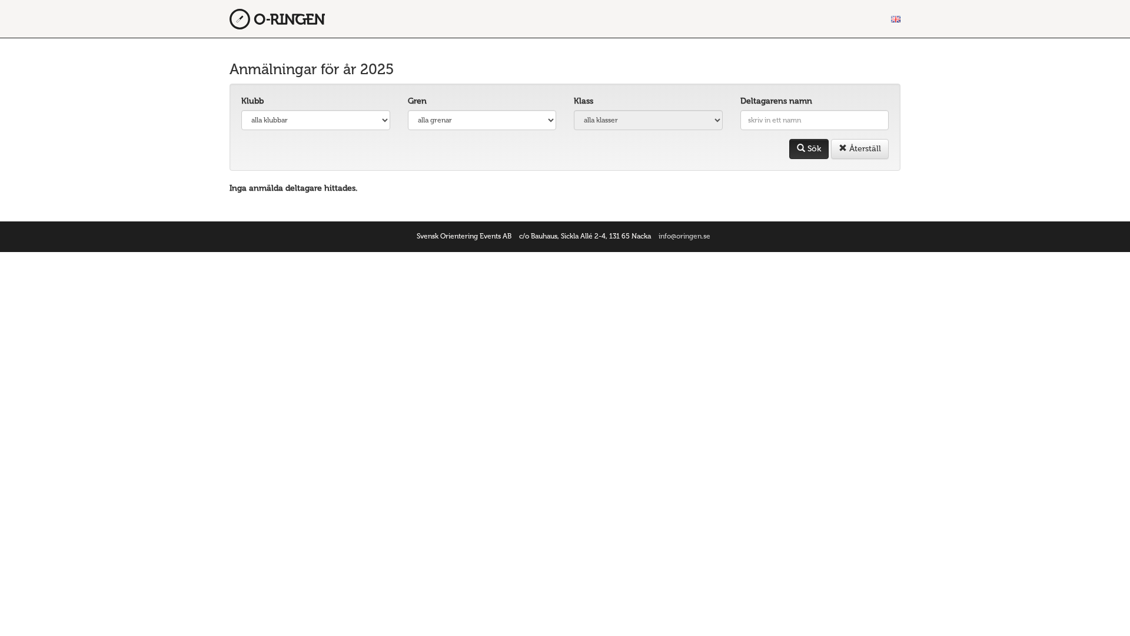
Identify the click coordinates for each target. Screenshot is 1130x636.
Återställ (864, 149)
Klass (583, 101)
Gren (417, 101)
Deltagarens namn (776, 101)
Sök (813, 149)
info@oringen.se (684, 236)
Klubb (252, 101)
